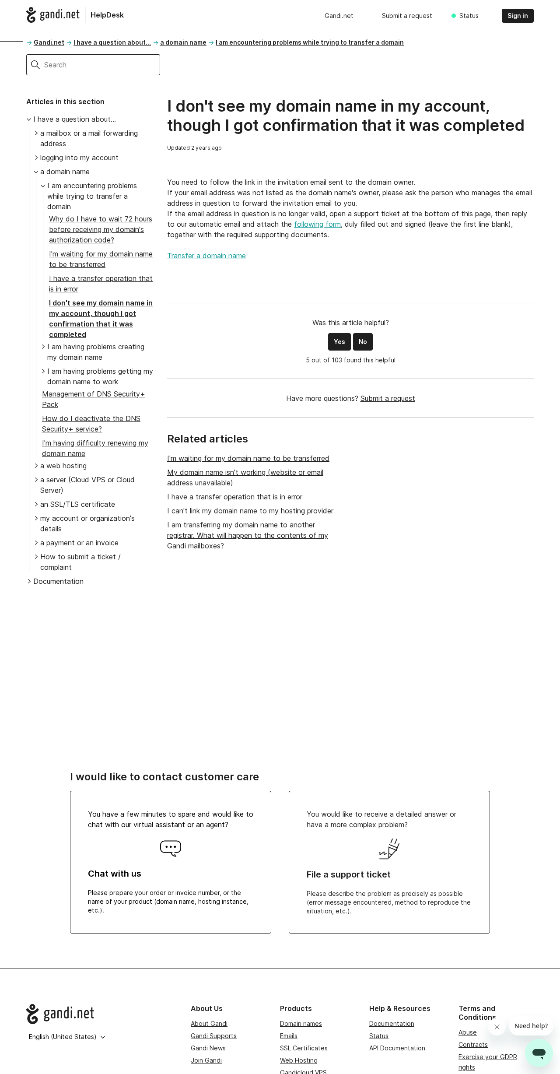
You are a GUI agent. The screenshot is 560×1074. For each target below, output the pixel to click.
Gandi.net (339, 15)
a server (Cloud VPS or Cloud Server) (87, 485)
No (363, 341)
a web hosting (63, 465)
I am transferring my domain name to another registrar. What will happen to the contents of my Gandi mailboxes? (247, 535)
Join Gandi (206, 1060)
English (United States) (63, 1036)
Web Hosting (299, 1060)
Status (469, 15)
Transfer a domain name (206, 255)
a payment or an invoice (79, 542)
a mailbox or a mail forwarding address (89, 138)
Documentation (58, 581)
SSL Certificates (304, 1048)
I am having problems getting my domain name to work (100, 376)
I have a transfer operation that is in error (234, 496)
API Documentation (397, 1048)
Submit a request (407, 15)
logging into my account (79, 157)
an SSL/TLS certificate (77, 504)
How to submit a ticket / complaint (80, 562)
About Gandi (209, 1023)
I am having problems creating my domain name (95, 352)
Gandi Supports (214, 1035)
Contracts (473, 1044)
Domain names (301, 1023)
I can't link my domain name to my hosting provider (250, 510)
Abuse (467, 1032)
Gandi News (208, 1048)
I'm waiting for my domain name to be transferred (248, 458)
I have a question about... (112, 42)
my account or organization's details (87, 523)
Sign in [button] (518, 15)
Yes (339, 341)
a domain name (183, 42)
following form (317, 224)
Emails (289, 1035)
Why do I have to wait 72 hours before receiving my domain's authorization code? (100, 229)
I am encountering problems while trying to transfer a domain (310, 42)
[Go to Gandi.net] (101, 1014)
